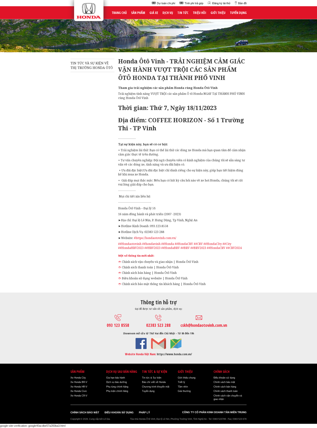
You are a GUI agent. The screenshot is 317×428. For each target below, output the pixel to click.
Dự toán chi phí (166, 3)
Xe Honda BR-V (78, 382)
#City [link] (227, 244)
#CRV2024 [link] (235, 248)
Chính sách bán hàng (225, 386)
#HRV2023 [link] (153, 248)
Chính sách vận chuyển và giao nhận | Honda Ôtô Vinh (160, 262)
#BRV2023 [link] (199, 248)
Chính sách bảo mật (224, 382)
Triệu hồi (199, 12)
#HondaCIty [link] (213, 244)
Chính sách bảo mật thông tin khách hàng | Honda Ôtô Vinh (164, 284)
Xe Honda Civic (78, 391)
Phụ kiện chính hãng (117, 391)
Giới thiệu (218, 12)
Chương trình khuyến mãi (155, 386)
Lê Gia (106, 419)
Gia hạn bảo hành (115, 377)
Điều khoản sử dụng (224, 377)
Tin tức (182, 12)
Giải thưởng (184, 391)
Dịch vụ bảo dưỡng (116, 382)
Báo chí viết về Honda (154, 382)
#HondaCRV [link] (184, 244)
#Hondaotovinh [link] (130, 244)
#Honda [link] (168, 244)
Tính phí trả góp (194, 3)
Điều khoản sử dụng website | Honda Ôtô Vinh (154, 278)
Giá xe (154, 12)
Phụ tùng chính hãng (117, 386)
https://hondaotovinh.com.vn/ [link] (156, 238)
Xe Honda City (78, 377)
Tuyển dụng (238, 12)
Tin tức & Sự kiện (151, 377)
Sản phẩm (138, 12)
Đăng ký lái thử (221, 3)
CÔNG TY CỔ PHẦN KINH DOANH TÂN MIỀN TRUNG (214, 412)
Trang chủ (119, 12)
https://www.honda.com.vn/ (174, 354)
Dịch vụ (168, 12)
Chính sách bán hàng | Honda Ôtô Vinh (149, 273)
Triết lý (181, 382)
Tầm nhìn (183, 386)
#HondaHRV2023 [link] (132, 248)
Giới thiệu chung (186, 377)
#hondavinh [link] (152, 244)
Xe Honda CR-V (78, 395)
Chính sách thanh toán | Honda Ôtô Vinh (150, 267)
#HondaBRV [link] (171, 248)
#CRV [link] (199, 244)
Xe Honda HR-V (78, 386)
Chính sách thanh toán (226, 391)
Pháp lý (144, 412)
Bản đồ (242, 3)
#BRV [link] (186, 248)
